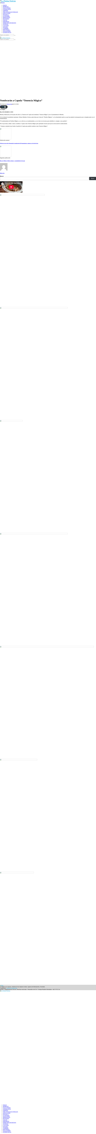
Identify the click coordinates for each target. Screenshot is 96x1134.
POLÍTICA (6, 14)
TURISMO (5, 28)
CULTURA (6, 25)
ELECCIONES (6, 8)
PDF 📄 (4, 107)
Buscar (2, 176)
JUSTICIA (5, 24)
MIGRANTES (6, 17)
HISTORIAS (6, 29)
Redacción (9, 104)
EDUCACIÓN (6, 13)
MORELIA (6, 6)
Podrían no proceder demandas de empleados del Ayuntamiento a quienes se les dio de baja (19, 143)
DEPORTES (6, 21)
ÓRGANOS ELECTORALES (10, 12)
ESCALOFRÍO (7, 31)
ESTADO (5, 27)
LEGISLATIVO (7, 9)
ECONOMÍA (6, 16)
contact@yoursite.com (11, 988)
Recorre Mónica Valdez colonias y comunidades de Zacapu (12, 160)
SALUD (5, 20)
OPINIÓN (5, 10)
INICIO (5, 5)
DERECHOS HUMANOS (9, 22)
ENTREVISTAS (7, 32)
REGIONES (6, 18)
